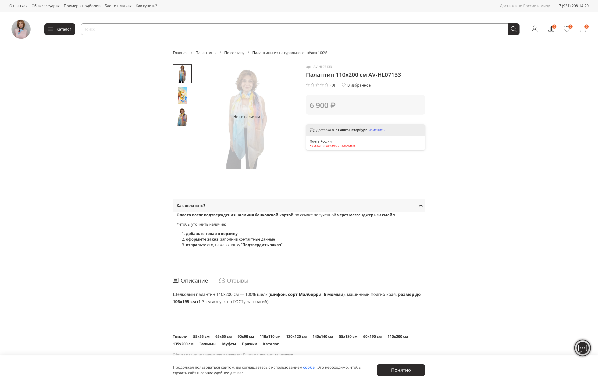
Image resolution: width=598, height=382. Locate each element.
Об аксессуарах (46, 5)
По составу (234, 52)
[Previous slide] (203, 116)
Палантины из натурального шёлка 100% (289, 52)
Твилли (180, 336)
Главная (180, 52)
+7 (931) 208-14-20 (573, 5)
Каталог (64, 29)
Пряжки (249, 344)
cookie (309, 367)
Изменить (376, 130)
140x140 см (323, 336)
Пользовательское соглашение (268, 354)
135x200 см (183, 344)
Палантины (206, 52)
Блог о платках (118, 5)
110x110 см (270, 336)
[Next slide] (289, 116)
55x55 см (201, 336)
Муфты (229, 344)
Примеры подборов (82, 5)
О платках (18, 5)
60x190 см (372, 336)
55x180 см (348, 336)
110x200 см (398, 336)
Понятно (401, 370)
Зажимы (208, 344)
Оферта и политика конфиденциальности (206, 354)
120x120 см (296, 336)
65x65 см (223, 336)
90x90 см (246, 336)
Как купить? (146, 5)
